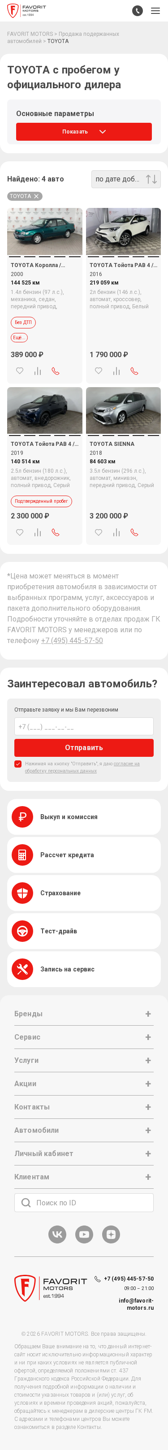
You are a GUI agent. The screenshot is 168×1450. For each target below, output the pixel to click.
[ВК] (57, 1241)
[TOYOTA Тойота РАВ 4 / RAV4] (123, 231)
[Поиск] (26, 1202)
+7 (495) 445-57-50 (72, 640)
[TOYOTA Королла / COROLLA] (44, 231)
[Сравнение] (38, 371)
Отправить (84, 747)
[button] (155, 10)
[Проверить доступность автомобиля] (56, 371)
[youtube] (84, 1241)
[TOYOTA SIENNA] (123, 410)
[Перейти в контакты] (137, 10)
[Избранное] (20, 371)
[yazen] (111, 1241)
